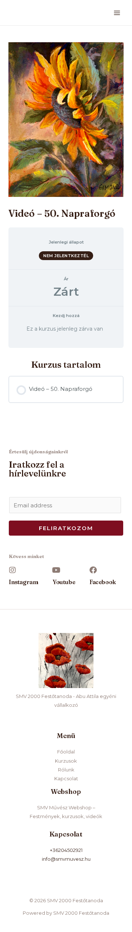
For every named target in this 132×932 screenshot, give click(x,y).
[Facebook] (93, 570)
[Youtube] (56, 570)
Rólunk (66, 770)
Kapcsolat (66, 778)
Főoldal (66, 752)
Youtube (64, 582)
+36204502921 (66, 850)
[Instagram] (12, 570)
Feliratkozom (66, 528)
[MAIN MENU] (117, 13)
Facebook (102, 582)
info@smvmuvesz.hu (66, 859)
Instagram (23, 582)
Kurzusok (66, 761)
